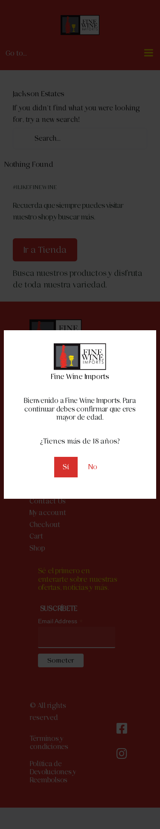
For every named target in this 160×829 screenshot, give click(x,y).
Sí (66, 467)
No (92, 467)
